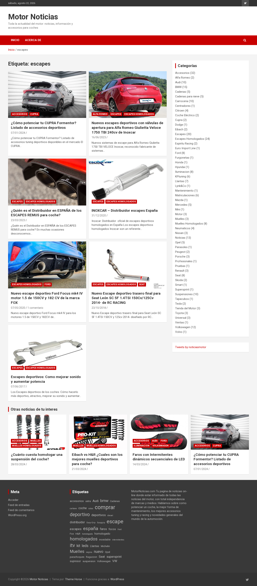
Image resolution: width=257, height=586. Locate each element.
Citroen (179, 110)
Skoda (179, 280)
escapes (75, 529)
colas (90, 508)
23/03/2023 (18, 220)
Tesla (178, 303)
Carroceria (181, 101)
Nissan (179, 233)
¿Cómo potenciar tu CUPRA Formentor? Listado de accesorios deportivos (43, 125)
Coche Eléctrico (185, 115)
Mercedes (181, 204)
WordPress (117, 579)
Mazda (179, 200)
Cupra (34, 114)
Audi (178, 82)
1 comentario (35, 307)
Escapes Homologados (139, 114)
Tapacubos (182, 299)
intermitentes (118, 540)
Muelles (180, 219)
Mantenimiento (184, 190)
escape (115, 521)
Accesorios (19, 114)
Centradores (183, 106)
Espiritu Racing (184, 143)
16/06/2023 (99, 137)
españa (90, 528)
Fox (72, 533)
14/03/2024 (140, 464)
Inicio (15, 40)
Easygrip (101, 522)
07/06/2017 (18, 386)
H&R (77, 533)
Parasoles (181, 247)
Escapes (116, 114)
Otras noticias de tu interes (34, 409)
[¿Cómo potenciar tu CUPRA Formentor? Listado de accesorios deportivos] (47, 94)
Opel (178, 242)
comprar (105, 507)
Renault (179, 270)
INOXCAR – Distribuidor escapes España (125, 210)
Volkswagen (182, 327)
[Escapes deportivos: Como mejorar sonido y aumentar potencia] (47, 348)
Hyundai (180, 167)
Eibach (179, 129)
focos (112, 529)
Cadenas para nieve (187, 96)
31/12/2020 (99, 215)
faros (103, 529)
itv (72, 545)
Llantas (179, 181)
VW (114, 561)
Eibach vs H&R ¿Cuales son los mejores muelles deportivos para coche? (97, 459)
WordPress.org (17, 515)
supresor (75, 561)
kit (78, 546)
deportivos (98, 515)
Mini (177, 209)
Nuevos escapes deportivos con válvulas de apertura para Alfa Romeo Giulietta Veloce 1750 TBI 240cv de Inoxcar (127, 127)
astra (88, 501)
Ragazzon (91, 556)
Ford (48, 284)
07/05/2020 (18, 307)
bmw (104, 500)
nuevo (98, 551)
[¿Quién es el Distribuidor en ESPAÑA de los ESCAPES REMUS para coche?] (47, 182)
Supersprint (182, 289)
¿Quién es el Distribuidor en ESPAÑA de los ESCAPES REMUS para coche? (46, 212)
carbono (73, 508)
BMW (178, 87)
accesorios (77, 501)
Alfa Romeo (100, 114)
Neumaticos (182, 228)
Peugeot (180, 252)
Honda (179, 162)
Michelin (105, 546)
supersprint (114, 556)
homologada (87, 534)
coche (82, 508)
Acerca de (33, 40)
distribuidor (77, 522)
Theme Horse (73, 579)
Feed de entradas (19, 505)
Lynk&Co (180, 186)
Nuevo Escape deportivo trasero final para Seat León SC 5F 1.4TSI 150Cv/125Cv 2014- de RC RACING (126, 298)
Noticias (180, 237)
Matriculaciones (185, 195)
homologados (83, 539)
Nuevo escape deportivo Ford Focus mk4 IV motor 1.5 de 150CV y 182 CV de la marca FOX (47, 298)
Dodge (179, 124)
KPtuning (180, 176)
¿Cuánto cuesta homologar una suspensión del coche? (36, 456)
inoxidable (104, 539)
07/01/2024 (18, 132)
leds (85, 546)
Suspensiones (184, 294)
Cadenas (180, 91)
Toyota (179, 313)
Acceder (13, 500)
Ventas (179, 322)
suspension (89, 561)
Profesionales (183, 261)
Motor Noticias (33, 16)
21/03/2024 (79, 469)
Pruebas (180, 266)
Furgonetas (182, 157)
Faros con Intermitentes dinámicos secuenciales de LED (159, 456)
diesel (110, 515)
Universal (180, 317)
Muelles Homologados (189, 223)
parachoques (77, 556)
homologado (102, 533)
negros (89, 552)
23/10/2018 (99, 307)
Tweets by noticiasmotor (190, 347)
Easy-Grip (91, 522)
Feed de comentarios (21, 510)
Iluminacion (182, 171)
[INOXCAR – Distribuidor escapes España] (127, 182)
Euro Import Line (185, 148)
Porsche (180, 256)
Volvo (178, 332)
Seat (142, 284)
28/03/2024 (18, 464)
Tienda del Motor (185, 308)
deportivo (80, 514)
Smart (179, 285)
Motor (179, 214)
